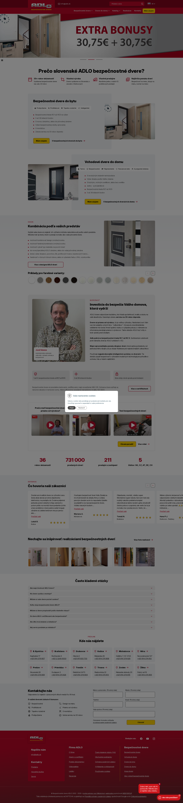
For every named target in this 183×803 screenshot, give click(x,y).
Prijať (72, 408)
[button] (179, 795)
